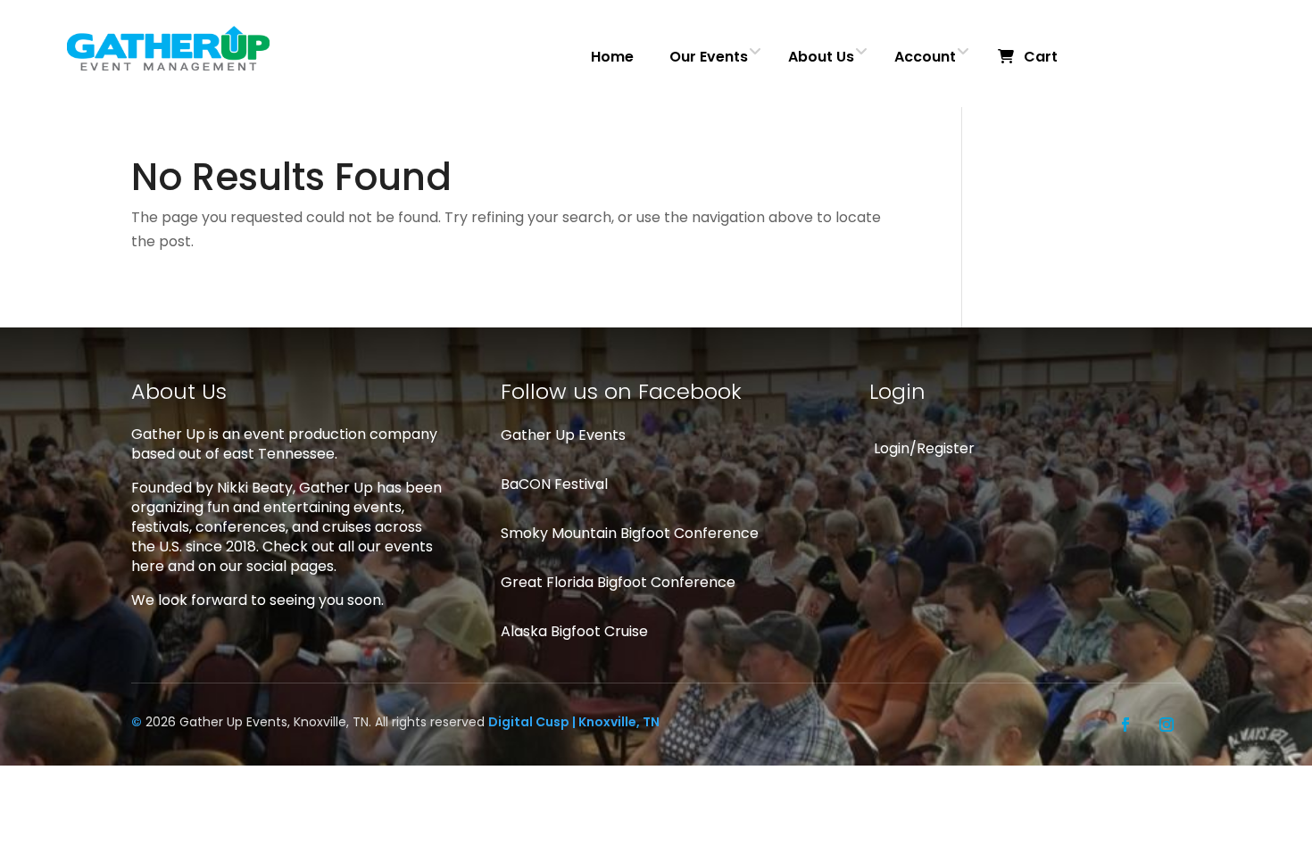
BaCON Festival (554, 484)
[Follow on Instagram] (1166, 724)
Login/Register (924, 448)
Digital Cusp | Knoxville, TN (574, 722)
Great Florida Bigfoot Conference (618, 582)
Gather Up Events (563, 435)
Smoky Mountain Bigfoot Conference (630, 533)
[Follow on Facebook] (1125, 724)
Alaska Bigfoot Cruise (574, 631)
